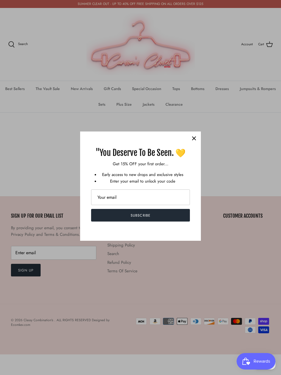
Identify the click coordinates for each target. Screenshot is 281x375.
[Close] (194, 138)
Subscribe (140, 215)
